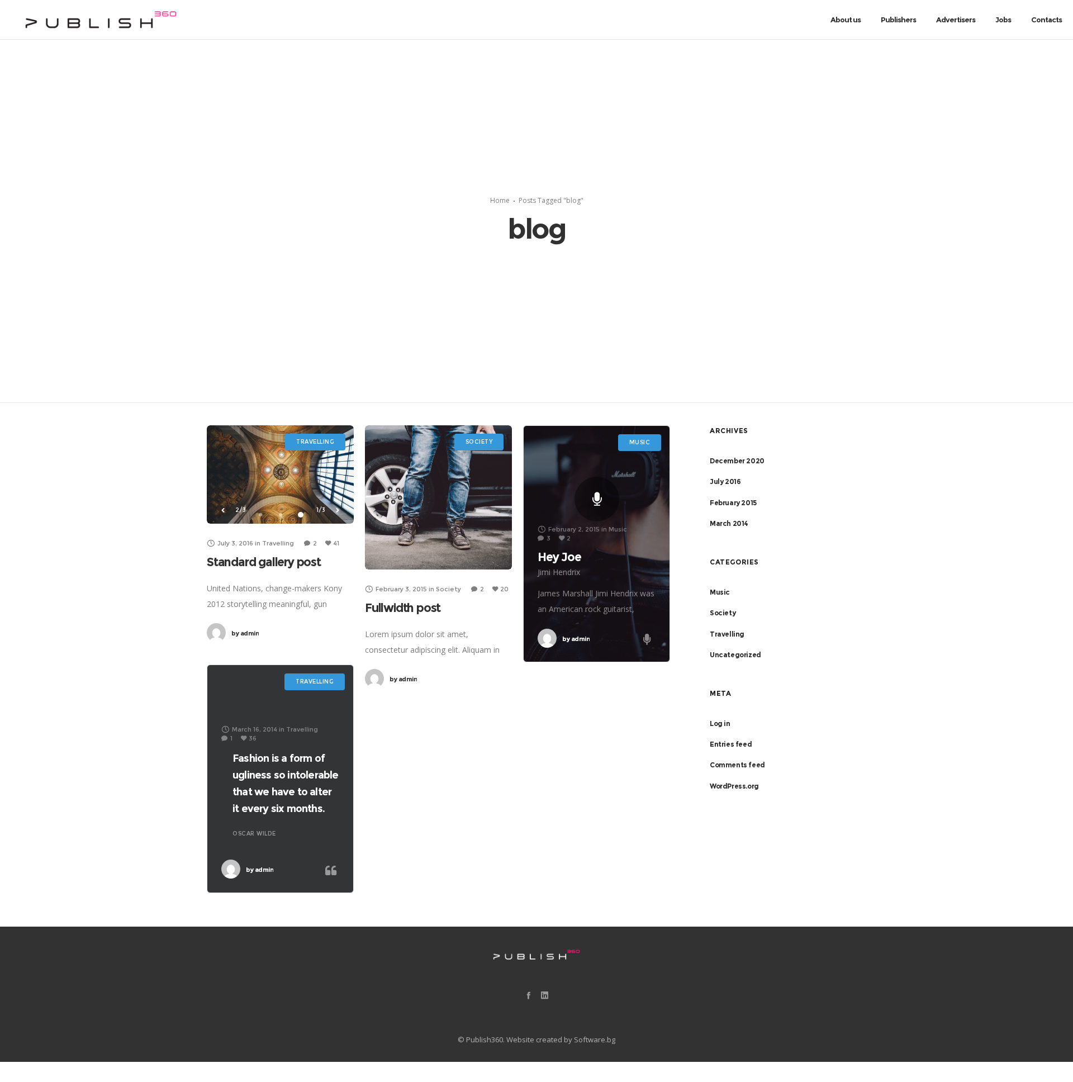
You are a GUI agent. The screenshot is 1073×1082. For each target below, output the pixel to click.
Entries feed (731, 744)
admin (245, 633)
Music (720, 592)
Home (500, 200)
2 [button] (280, 514)
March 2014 (729, 523)
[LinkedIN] (544, 995)
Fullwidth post (402, 608)
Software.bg (594, 1039)
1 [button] (260, 514)
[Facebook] (528, 995)
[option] (280, 474)
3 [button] (300, 515)
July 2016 (725, 481)
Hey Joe (559, 557)
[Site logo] (101, 19)
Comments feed (737, 765)
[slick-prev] (223, 510)
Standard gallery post (264, 562)
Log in (720, 723)
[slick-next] (337, 510)
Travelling (727, 634)
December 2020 (737, 461)
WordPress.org (734, 786)
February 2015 (733, 503)
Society (722, 613)
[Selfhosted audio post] (597, 499)
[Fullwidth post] (438, 497)
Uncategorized (735, 655)
